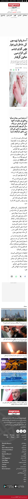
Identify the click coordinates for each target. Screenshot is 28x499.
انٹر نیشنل (24, 452)
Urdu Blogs (5, 460)
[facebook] (25, 276)
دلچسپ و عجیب (22, 462)
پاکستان (3, 15)
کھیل (15, 15)
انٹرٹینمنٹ (23, 456)
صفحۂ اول (25, 15)
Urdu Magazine (6, 458)
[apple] (19, 487)
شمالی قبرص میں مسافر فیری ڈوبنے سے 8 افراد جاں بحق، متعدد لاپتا (14, 387)
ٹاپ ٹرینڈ (24, 460)
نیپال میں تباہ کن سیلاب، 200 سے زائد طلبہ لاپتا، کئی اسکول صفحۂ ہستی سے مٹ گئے (15, 340)
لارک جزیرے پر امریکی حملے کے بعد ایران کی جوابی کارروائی (15, 356)
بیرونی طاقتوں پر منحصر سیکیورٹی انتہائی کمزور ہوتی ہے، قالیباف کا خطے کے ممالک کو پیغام (14, 403)
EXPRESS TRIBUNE (5, 1)
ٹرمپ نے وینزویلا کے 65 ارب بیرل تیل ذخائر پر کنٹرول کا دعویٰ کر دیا (15, 324)
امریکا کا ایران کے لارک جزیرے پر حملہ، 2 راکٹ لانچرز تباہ (14, 372)
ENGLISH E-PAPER (20, 1)
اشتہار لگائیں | (9, 12)
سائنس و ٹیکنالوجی (22, 473)
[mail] (11, 276)
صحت (24, 464)
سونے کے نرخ (23, 467)
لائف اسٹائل (23, 458)
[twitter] (20, 276)
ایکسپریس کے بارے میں (23, 437)
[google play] (9, 487)
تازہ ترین (19, 15)
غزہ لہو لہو (24, 448)
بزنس (25, 477)
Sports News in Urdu (7, 448)
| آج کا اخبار (18, 12)
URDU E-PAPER (13, 1)
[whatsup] (16, 276)
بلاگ (25, 475)
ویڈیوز (24, 479)
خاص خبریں (9, 15)
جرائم (25, 481)
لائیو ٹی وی (14, 12)
